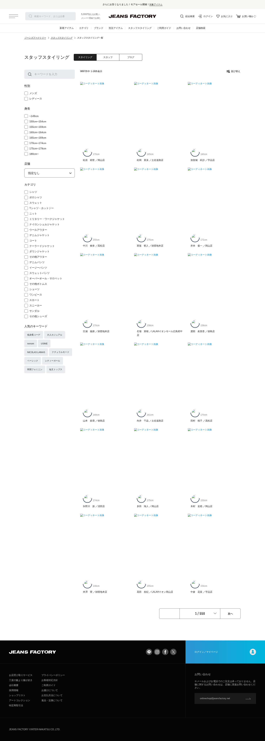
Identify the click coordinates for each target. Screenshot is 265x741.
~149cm (34, 116)
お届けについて (49, 690)
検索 (30, 16)
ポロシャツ (35, 197)
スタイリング (85, 57)
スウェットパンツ (39, 273)
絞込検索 (190, 16)
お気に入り (227, 16)
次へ (230, 613)
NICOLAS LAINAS (36, 352)
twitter (173, 652)
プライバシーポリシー (53, 675)
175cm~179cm (37, 148)
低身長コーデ (33, 335)
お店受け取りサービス (20, 675)
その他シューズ (38, 316)
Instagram (157, 652)
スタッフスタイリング (140, 28)
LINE (149, 652)
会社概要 (13, 685)
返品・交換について (52, 700)
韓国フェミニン (34, 369)
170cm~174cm (37, 143)
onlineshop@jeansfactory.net (215, 698)
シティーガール (52, 361)
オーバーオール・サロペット (45, 278)
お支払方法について (52, 695)
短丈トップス (55, 369)
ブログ (130, 57)
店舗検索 (200, 28)
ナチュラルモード (60, 352)
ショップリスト (17, 695)
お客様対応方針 (49, 680)
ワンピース (35, 294)
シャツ (33, 191)
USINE (44, 343)
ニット (33, 213)
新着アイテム (67, 28)
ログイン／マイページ (206, 652)
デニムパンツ (37, 262)
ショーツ (34, 289)
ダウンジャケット (39, 251)
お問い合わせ (183, 28)
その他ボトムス (38, 283)
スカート (34, 300)
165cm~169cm (37, 137)
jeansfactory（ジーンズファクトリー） (132, 16)
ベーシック (32, 361)
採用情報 (13, 690)
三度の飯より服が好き (20, 680)
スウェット (35, 202)
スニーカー (35, 305)
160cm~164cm (37, 132)
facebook (165, 652)
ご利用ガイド (164, 28)
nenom (30, 343)
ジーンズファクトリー (35, 38)
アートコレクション (19, 700)
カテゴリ (84, 28)
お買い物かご (249, 16)
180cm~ (34, 153)
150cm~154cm (37, 121)
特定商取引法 (16, 705)
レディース (35, 98)
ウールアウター (38, 229)
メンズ (33, 93)
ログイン (208, 16)
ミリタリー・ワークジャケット (47, 219)
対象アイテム (155, 4)
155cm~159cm (37, 126)
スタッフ (108, 57)
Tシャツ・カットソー (41, 208)
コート (33, 240)
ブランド (98, 28)
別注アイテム (116, 28)
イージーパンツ (38, 267)
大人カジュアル (54, 335)
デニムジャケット (39, 235)
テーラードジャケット (42, 246)
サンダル (34, 310)
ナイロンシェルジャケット (44, 224)
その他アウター (38, 256)
